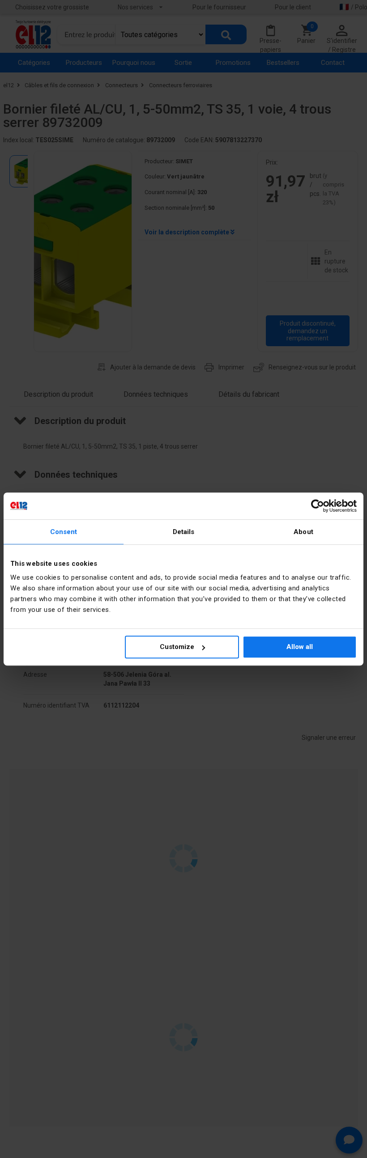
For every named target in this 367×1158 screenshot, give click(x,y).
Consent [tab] (63, 532)
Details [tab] (184, 532)
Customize (177, 647)
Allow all (299, 647)
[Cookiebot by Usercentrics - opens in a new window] (317, 506)
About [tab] (303, 532)
